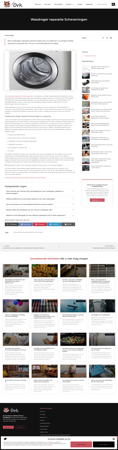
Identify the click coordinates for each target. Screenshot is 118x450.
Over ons (38, 4)
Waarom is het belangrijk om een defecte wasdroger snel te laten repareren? (40, 215)
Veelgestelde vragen (90, 55)
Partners (69, 4)
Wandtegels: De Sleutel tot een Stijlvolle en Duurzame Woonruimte (15, 281)
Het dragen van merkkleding (100, 315)
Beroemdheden (44, 426)
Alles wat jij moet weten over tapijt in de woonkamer (43, 381)
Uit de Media (58, 4)
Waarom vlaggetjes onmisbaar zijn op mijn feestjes (15, 315)
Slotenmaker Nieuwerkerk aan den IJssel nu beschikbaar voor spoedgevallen (101, 160)
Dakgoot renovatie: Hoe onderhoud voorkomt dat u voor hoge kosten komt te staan (44, 316)
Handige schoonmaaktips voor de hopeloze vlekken (44, 349)
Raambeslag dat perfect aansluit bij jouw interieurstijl (73, 315)
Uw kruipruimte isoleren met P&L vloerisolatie (73, 381)
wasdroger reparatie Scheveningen (19, 96)
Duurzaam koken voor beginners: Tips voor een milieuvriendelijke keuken (73, 349)
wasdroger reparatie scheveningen (32, 232)
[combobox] (104, 4)
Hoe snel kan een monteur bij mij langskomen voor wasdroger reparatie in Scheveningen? (40, 192)
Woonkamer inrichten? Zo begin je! (15, 381)
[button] (114, 439)
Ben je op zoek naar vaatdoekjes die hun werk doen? (101, 381)
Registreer (89, 4)
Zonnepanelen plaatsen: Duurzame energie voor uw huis (15, 349)
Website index (44, 432)
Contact (79, 4)
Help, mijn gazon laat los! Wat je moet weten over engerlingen (44, 280)
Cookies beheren (104, 444)
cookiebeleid (49, 445)
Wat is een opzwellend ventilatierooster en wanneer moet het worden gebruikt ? (100, 281)
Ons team (47, 4)
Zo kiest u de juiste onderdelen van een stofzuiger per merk (72, 280)
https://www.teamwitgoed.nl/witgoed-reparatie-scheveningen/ (25, 177)
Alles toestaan (81, 444)
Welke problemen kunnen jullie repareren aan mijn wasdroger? (40, 199)
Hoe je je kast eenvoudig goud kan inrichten (101, 349)
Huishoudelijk (9, 35)
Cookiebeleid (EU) (45, 423)
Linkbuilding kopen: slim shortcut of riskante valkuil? (55, 435)
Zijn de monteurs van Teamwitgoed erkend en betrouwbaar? (40, 204)
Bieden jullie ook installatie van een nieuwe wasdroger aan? (40, 210)
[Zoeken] (113, 4)
